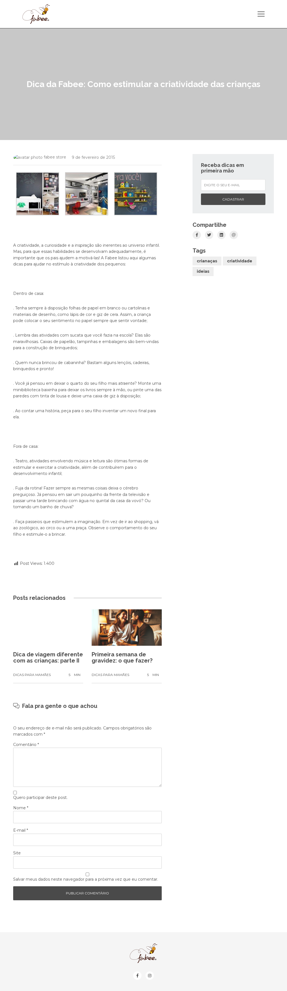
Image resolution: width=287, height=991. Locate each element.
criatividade (239, 261)
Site (17, 852)
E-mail (20, 830)
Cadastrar (233, 199)
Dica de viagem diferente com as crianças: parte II (48, 657)
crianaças (207, 261)
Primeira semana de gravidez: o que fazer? (122, 657)
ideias (203, 271)
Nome (20, 807)
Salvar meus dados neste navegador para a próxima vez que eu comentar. (85, 879)
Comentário (26, 744)
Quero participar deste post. (40, 797)
